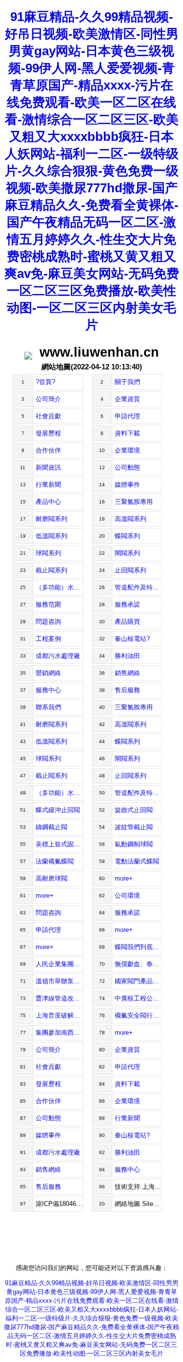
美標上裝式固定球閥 (59, 844)
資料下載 (127, 433)
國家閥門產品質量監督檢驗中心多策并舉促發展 (139, 981)
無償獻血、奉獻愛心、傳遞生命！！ (139, 964)
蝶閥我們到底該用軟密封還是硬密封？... (139, 947)
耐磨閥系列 (51, 518)
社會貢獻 (48, 416)
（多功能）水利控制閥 (59, 587)
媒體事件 (127, 484)
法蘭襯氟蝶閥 (55, 861)
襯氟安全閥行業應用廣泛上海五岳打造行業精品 (139, 1015)
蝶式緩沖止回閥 (58, 810)
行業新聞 (48, 484)
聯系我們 (48, 707)
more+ (124, 878)
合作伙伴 (48, 450)
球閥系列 (48, 553)
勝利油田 (127, 655)
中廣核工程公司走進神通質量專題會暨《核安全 (139, 998)
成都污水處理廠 (58, 655)
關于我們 (127, 382)
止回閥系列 (130, 570)
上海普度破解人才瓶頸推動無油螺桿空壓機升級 (59, 1015)
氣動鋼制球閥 (134, 844)
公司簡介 (48, 399)
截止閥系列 (51, 570)
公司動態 (127, 467)
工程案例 (48, 638)
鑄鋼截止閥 (51, 827)
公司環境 (127, 895)
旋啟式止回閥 (134, 810)
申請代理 (127, 416)
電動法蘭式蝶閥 (137, 861)
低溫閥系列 (51, 536)
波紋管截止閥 (134, 827)
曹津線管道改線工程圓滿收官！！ (59, 998)
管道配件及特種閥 (139, 587)
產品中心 (48, 501)
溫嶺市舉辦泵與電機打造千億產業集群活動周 (59, 981)
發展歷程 (48, 433)
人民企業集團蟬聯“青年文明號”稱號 (59, 964)
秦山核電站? (132, 638)
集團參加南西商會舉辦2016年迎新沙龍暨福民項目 (59, 1032)
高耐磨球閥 (51, 878)
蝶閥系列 (127, 536)
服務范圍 (48, 604)
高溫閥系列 (130, 518)
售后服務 (127, 690)
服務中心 (48, 690)
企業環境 (127, 450)
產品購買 (127, 621)
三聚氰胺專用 (134, 501)
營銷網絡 (48, 673)
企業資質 (127, 399)
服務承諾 (127, 604)
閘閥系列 (127, 553)
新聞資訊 (48, 467)
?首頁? (45, 382)
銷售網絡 (127, 673)
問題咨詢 (48, 621)
